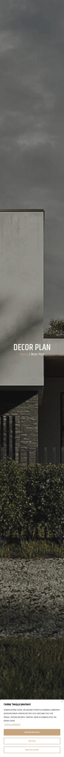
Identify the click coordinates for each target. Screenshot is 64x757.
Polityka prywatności (12, 724)
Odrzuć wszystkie (32, 749)
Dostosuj (32, 741)
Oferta (24, 354)
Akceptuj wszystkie (32, 732)
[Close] (62, 701)
